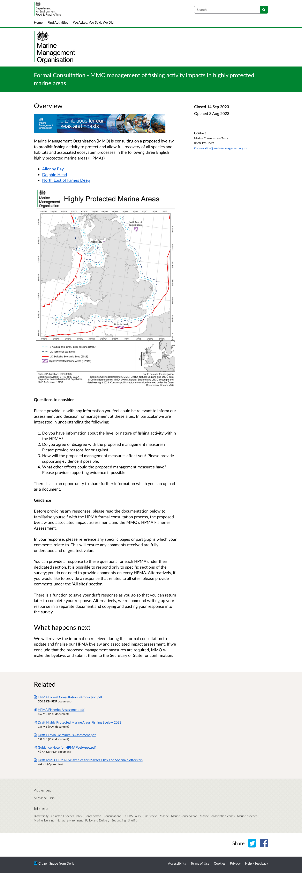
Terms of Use (200, 863)
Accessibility (177, 863)
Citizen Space (48, 863)
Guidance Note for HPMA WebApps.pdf (67, 747)
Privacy (235, 863)
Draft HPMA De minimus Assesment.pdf (67, 735)
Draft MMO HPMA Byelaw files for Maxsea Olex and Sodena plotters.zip (90, 760)
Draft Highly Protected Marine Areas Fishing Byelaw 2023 (79, 722)
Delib (70, 863)
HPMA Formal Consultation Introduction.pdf (70, 697)
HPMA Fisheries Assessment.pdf (61, 709)
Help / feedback (256, 863)
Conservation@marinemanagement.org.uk (220, 148)
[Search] (264, 10)
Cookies (219, 863)
